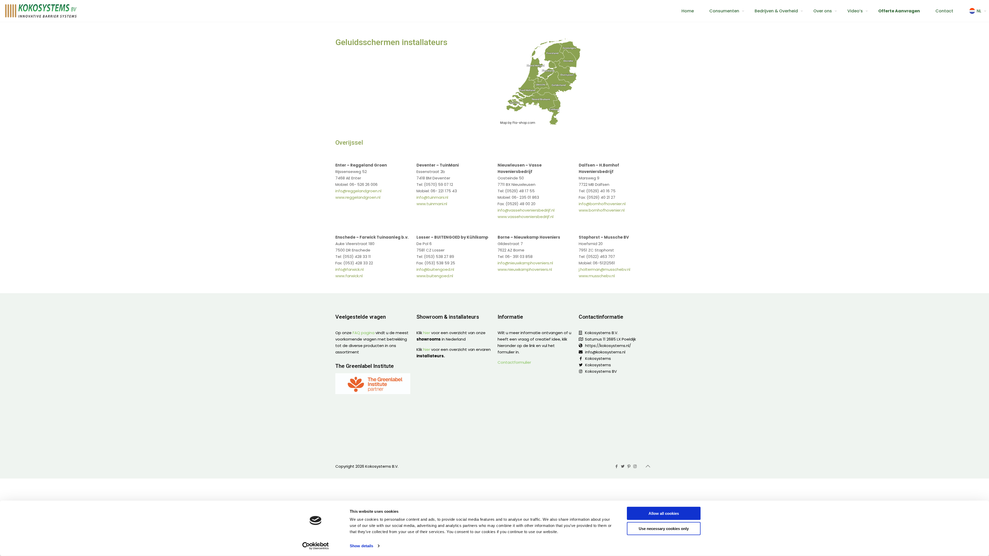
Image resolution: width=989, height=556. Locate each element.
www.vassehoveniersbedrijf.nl (525, 216)
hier (426, 332)
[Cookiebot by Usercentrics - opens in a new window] (315, 546)
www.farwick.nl (349, 276)
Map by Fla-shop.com (517, 122)
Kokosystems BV (601, 371)
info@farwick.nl (349, 269)
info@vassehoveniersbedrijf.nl (526, 210)
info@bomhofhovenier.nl (602, 203)
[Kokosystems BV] (41, 11)
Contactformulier (514, 362)
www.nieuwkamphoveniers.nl (525, 269)
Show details (361, 546)
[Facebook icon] (617, 466)
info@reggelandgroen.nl (358, 191)
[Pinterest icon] (629, 466)
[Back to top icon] (648, 466)
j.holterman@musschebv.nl (604, 269)
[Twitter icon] (623, 466)
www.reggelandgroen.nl (357, 197)
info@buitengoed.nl (435, 269)
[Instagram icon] (635, 466)
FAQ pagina (363, 332)
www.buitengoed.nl (434, 276)
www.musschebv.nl (597, 276)
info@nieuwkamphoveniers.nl (525, 263)
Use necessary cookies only (664, 528)
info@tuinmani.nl (432, 197)
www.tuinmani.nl (431, 203)
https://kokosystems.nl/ (608, 345)
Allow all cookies (664, 513)
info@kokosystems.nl (605, 352)
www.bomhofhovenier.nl (602, 210)
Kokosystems (598, 358)
